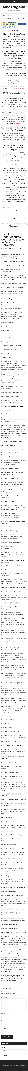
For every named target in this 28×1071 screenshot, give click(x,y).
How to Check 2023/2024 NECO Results (14, 35)
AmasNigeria (14, 7)
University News (20, 975)
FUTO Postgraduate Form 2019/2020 (14, 94)
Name (3, 1013)
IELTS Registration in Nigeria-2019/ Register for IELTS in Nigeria (14, 147)
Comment (4, 997)
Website (3, 1028)
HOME (3, 1048)
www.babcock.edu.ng (11, 980)
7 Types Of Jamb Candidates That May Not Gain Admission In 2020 (14, 75)
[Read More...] (21, 47)
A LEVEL (3, 1051)
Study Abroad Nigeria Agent (14, 112)
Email (3, 1021)
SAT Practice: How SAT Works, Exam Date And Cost (14, 129)
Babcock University (11, 975)
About (5, 1055)
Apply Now (4, 1054)
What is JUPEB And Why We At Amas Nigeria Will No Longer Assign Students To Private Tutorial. (14, 54)
